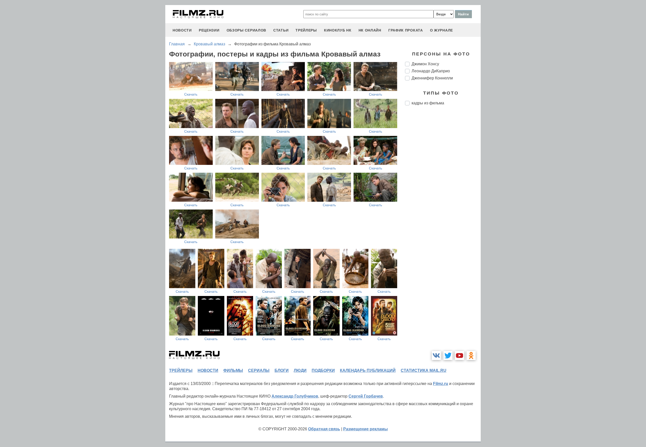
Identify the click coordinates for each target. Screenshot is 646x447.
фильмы (233, 370)
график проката (405, 30)
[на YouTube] (459, 355)
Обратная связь (324, 429)
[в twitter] (447, 355)
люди (300, 370)
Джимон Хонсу (425, 64)
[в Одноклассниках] (471, 355)
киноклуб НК (338, 30)
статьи (280, 30)
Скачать (190, 94)
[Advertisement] (443, 193)
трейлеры (306, 30)
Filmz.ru (440, 383)
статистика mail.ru (423, 370)
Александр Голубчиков (295, 396)
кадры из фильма (428, 103)
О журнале (441, 30)
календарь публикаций (368, 370)
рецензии (209, 30)
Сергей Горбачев (365, 396)
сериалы (259, 370)
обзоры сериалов (246, 30)
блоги (282, 370)
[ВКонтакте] (436, 355)
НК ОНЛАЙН (370, 30)
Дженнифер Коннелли (432, 78)
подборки (323, 370)
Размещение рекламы (365, 429)
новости (182, 30)
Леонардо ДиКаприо (431, 71)
